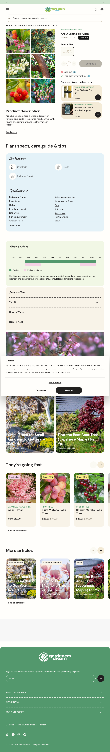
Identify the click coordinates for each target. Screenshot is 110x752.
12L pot (68, 52)
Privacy (42, 724)
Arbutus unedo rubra (47, 25)
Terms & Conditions (26, 724)
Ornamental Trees (24, 25)
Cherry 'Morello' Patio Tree (89, 511)
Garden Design (16, 563)
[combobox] (55, 18)
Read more (11, 132)
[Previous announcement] (7, 2)
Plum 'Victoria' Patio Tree (54, 511)
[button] (7, 9)
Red (57, 205)
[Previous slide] (93, 464)
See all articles (16, 602)
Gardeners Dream (22, 744)
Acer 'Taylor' (15, 510)
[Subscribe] (100, 678)
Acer (79, 563)
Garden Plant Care (52, 563)
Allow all (69, 390)
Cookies (10, 724)
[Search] (9, 18)
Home (9, 25)
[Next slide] (100, 464)
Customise (41, 390)
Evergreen (60, 213)
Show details (55, 383)
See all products (17, 530)
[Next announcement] (103, 2)
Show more (14, 225)
